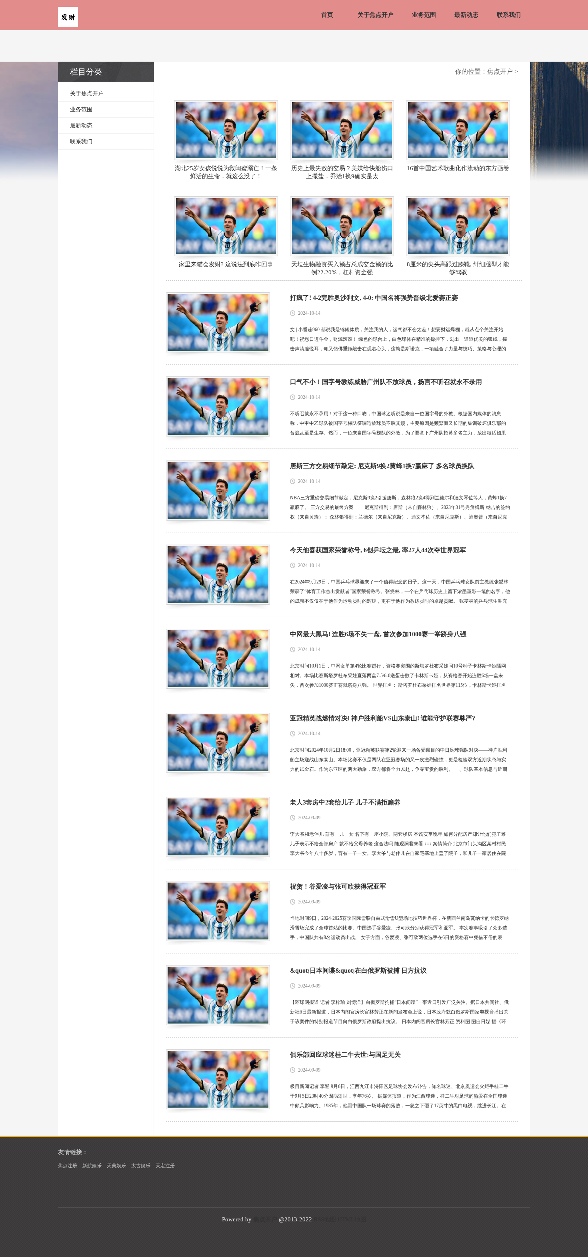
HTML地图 (352, 1219)
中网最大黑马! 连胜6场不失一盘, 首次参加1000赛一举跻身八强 (378, 634)
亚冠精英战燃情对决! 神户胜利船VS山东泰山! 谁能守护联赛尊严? (382, 718)
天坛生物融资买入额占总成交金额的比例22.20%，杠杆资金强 (342, 268)
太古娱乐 (140, 1166)
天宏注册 (165, 1166)
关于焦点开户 (376, 15)
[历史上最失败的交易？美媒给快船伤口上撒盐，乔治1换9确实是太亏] (342, 130)
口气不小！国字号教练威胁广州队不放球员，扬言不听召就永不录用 (386, 381)
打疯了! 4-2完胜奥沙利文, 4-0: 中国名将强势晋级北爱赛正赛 (374, 297)
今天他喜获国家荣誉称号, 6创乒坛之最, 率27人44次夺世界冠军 (378, 550)
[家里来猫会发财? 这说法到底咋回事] (226, 226)
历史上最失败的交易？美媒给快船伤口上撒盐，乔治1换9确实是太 (342, 172)
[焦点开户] (68, 17)
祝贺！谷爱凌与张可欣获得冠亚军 (338, 886)
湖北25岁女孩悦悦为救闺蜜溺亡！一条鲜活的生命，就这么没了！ (226, 172)
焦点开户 (500, 71)
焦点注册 (67, 1166)
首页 (327, 15)
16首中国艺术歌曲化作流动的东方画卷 (458, 168)
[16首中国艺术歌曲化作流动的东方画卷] (458, 130)
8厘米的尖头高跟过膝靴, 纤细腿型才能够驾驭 (458, 268)
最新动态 (466, 15)
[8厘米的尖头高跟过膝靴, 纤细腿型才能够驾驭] (458, 226)
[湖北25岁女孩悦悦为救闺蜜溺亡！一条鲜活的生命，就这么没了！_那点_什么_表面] (226, 130)
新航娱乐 (92, 1166)
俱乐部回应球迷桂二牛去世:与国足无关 (345, 1054)
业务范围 (424, 15)
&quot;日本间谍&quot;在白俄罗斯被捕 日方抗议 (358, 970)
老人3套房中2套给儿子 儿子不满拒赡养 (345, 802)
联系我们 (509, 15)
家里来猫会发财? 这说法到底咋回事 (226, 264)
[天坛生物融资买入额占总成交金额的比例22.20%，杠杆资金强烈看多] (342, 226)
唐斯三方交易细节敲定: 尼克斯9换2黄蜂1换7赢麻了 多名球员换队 (382, 466)
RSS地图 (325, 1219)
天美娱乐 (116, 1166)
